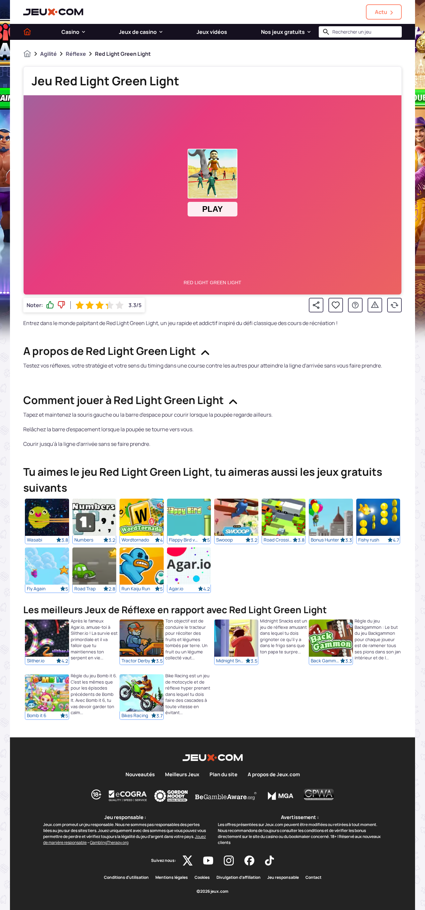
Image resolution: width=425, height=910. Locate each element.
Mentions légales (171, 877)
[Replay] (394, 305)
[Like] (50, 305)
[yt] (208, 861)
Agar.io (176, 589)
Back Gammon (325, 661)
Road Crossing (278, 540)
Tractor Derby (136, 661)
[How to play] (355, 305)
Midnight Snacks (230, 661)
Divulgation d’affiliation (238, 877)
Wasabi (34, 540)
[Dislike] (61, 305)
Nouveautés (140, 774)
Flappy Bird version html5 (183, 540)
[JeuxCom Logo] (53, 12)
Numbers (83, 540)
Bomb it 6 (36, 716)
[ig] (229, 861)
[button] (83, 32)
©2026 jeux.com (212, 891)
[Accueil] (27, 32)
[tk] (269, 861)
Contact (313, 877)
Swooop (224, 540)
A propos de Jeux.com (274, 774)
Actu (381, 12)
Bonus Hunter (325, 540)
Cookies (202, 877)
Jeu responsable (283, 877)
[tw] (188, 861)
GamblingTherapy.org (109, 842)
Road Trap (85, 589)
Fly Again (36, 589)
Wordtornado (135, 540)
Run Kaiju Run (136, 589)
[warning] (375, 305)
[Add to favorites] (336, 305)
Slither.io (35, 661)
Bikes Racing (135, 716)
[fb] (249, 861)
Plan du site (223, 774)
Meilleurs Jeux (182, 774)
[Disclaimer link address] (128, 796)
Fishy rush (368, 540)
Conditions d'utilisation (126, 877)
